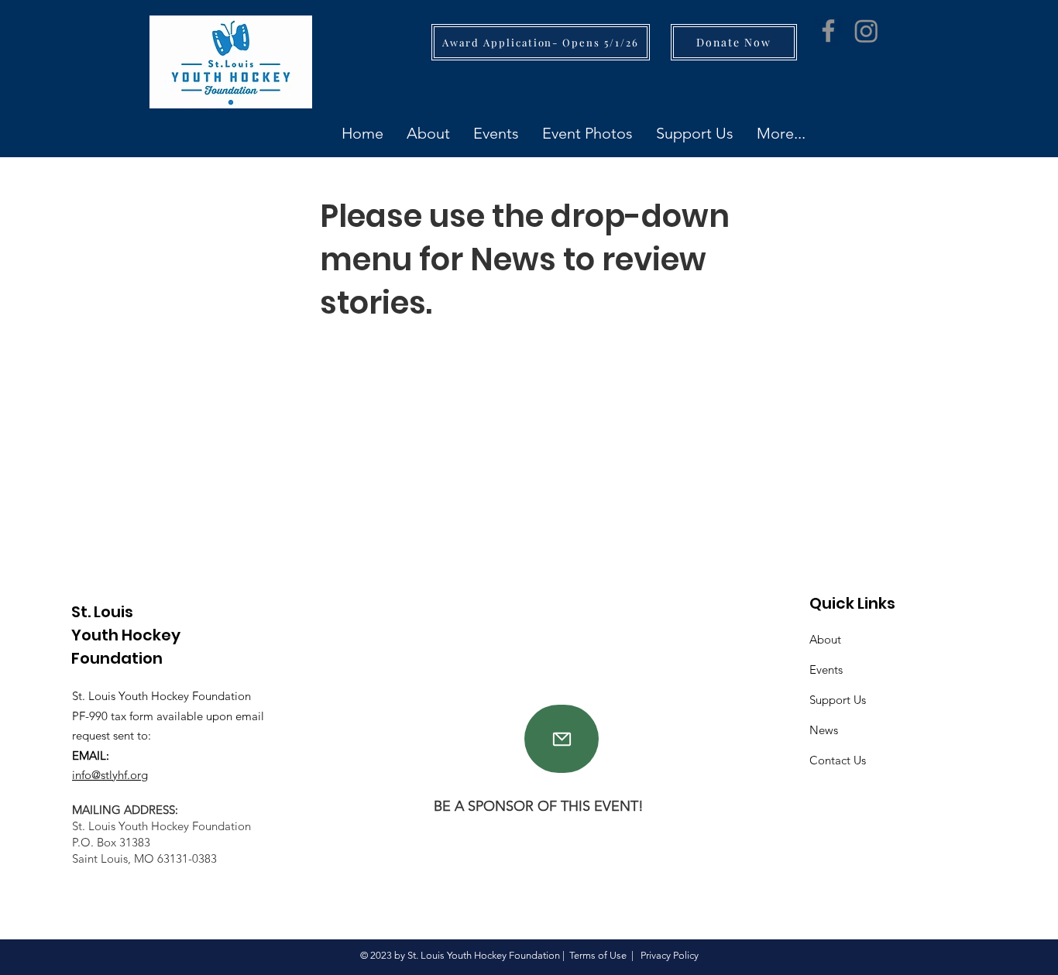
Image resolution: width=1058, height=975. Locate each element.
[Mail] (561, 739)
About (825, 639)
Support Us (837, 699)
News (823, 730)
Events (826, 669)
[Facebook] (828, 30)
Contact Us (837, 760)
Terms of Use (598, 955)
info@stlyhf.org (110, 774)
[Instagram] (866, 30)
